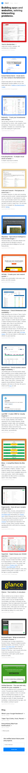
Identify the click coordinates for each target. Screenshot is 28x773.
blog (10, 386)
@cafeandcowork (19, 205)
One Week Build (5, 514)
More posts (5, 731)
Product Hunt (13, 565)
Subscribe (14, 749)
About (16, 3)
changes (3, 521)
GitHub (7, 207)
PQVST (7, 3)
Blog (11, 3)
